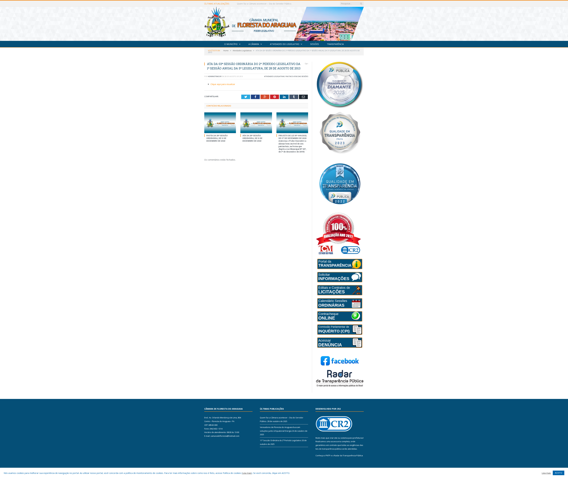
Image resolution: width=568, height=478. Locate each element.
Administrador (214, 76)
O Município (231, 44)
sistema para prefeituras (352, 438)
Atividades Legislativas (274, 76)
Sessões (314, 44)
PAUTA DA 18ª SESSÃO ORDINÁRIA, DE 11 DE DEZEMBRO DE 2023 (217, 138)
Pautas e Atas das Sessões (296, 76)
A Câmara (253, 44)
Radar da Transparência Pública (348, 455)
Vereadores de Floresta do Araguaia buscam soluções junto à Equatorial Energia (271, 3)
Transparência (335, 44)
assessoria (336, 441)
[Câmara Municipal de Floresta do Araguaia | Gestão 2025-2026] (284, 23)
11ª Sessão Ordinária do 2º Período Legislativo (280, 440)
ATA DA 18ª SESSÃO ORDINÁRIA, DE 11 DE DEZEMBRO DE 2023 (252, 138)
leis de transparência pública (329, 448)
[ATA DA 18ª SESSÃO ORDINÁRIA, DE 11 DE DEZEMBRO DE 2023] (256, 122)
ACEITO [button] (558, 472)
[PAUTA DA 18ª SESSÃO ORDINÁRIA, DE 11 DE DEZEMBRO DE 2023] (220, 122)
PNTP (328, 455)
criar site (333, 438)
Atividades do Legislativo (284, 44)
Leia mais (246, 473)
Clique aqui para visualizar (222, 84)
